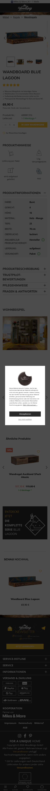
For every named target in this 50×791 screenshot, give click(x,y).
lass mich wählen (25, 419)
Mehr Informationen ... (30, 405)
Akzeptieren (25, 414)
